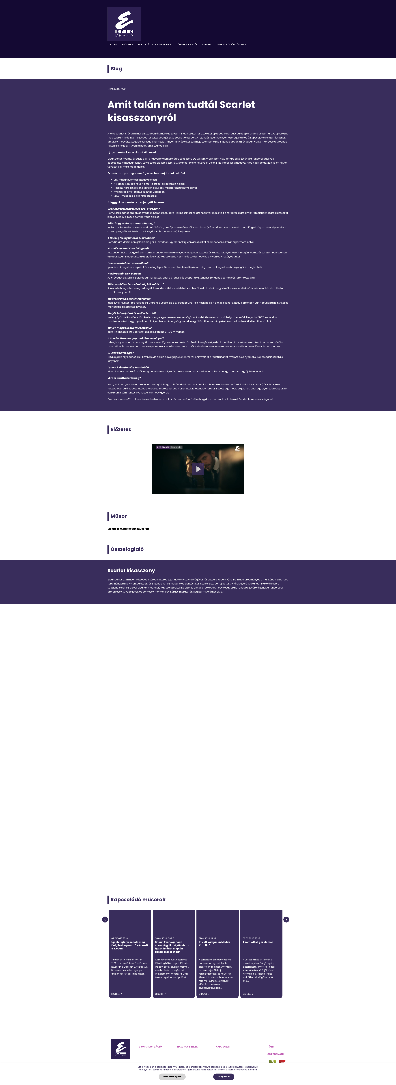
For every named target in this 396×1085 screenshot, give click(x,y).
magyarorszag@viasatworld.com (236, 1052)
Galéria (206, 44)
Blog (113, 44)
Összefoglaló (187, 44)
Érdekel (115, 993)
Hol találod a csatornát (155, 44)
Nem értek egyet (172, 1076)
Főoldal (142, 1052)
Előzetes (127, 44)
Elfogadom (224, 1076)
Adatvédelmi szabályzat (191, 1052)
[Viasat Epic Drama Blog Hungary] (124, 24)
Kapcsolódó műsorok (232, 44)
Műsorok (143, 1059)
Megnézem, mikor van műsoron (128, 529)
